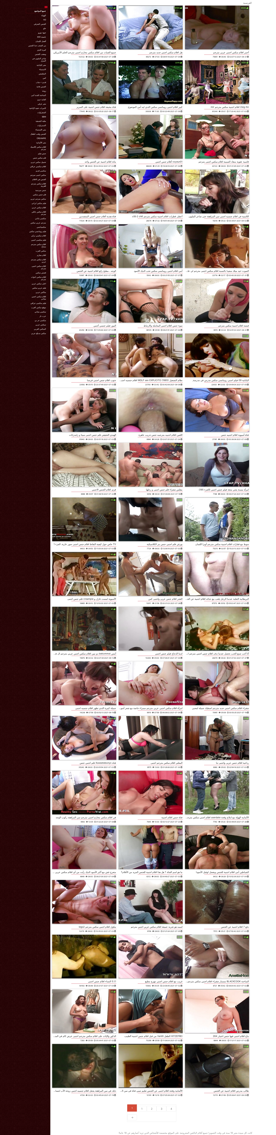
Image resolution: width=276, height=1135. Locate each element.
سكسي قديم (41, 171)
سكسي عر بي (40, 320)
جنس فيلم (42, 153)
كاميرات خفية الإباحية (37, 108)
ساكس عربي (41, 292)
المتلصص (42, 74)
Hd (44, 20)
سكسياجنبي (41, 227)
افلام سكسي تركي (38, 235)
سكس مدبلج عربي (38, 333)
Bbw (44, 117)
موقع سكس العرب (38, 307)
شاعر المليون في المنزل (39, 59)
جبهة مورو (42, 32)
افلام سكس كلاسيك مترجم (38, 148)
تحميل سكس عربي (38, 162)
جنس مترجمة (40, 190)
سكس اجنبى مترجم (38, 175)
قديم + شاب (41, 82)
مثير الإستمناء (40, 130)
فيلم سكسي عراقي (38, 303)
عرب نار (43, 316)
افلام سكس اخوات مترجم (38, 278)
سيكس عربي (41, 324)
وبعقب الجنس (40, 54)
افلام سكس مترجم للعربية (38, 184)
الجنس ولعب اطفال (38, 134)
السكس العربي (40, 329)
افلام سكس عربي (39, 207)
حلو (44, 28)
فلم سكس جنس (39, 158)
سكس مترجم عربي (38, 199)
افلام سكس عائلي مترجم (39, 213)
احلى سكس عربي (39, 283)
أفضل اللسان (41, 41)
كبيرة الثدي (41, 50)
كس (44, 78)
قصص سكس (41, 273)
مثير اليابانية (41, 65)
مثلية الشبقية (41, 121)
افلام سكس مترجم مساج (38, 245)
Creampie (41, 138)
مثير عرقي (42, 104)
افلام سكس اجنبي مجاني (39, 297)
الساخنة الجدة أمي (38, 95)
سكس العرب (41, 251)
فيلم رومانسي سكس (37, 231)
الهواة (43, 15)
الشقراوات (41, 112)
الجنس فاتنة (41, 86)
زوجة (44, 91)
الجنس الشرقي (40, 24)
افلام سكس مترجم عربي (38, 260)
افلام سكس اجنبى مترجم (39, 267)
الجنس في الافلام (39, 179)
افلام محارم (41, 255)
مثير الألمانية (41, 142)
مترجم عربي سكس (38, 223)
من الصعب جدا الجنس (37, 45)
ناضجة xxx (41, 37)
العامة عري (41, 99)
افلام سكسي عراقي (38, 166)
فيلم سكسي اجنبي (38, 240)
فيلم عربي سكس (39, 288)
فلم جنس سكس (39, 194)
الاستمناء (42, 69)
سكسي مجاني (40, 312)
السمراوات (41, 125)
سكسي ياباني (40, 218)
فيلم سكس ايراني (39, 203)
